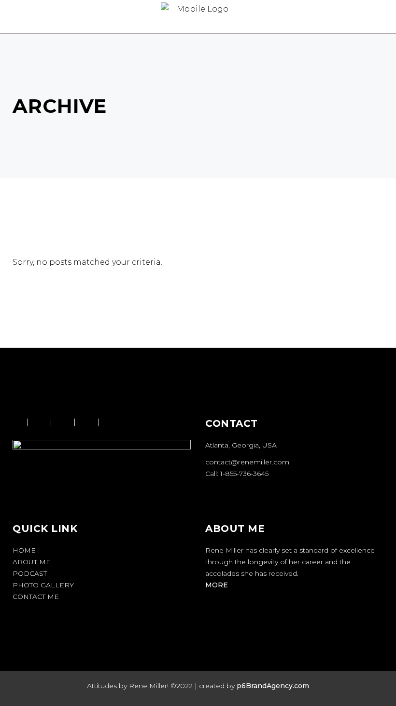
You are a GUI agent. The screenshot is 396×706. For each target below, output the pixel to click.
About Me (32, 561)
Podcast (30, 573)
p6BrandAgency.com (273, 685)
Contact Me (36, 596)
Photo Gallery (43, 585)
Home (24, 550)
